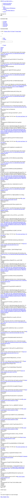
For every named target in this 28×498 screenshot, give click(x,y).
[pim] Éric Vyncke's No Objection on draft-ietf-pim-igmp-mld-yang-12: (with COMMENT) (14, 86)
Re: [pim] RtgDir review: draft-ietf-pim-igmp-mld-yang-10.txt (14, 332)
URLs (8, 496)
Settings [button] (4, 9)
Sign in (4, 11)
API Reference (12, 8)
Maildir (4, 496)
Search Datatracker (7, 4)
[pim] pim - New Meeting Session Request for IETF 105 (13, 362)
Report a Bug (7, 31)
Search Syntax (6, 8)
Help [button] (4, 6)
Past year (5, 26)
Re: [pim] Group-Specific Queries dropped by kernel (13, 400)
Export (4, 45)
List (1, 51)
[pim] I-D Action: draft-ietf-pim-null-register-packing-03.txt (14, 381)
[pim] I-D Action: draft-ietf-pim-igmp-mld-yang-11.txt (14, 352)
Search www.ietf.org (7, 3)
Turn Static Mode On (10, 10)
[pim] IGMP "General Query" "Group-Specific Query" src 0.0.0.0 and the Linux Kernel (13, 467)
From (2, 48)
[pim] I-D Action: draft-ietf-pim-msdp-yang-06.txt (13, 371)
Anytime (5, 21)
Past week (5, 23)
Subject (2, 47)
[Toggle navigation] (12, 1)
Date (4, 38)
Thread (4, 39)
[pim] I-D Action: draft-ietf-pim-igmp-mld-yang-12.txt (14, 244)
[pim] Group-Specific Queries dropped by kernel (13, 438)
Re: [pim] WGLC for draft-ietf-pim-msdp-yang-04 (13, 199)
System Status (18, 31)
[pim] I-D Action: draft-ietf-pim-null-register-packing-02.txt (14, 390)
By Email (13, 31)
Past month (5, 25)
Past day (5, 22)
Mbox (2, 496)
